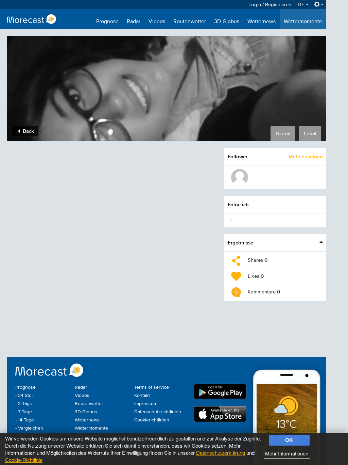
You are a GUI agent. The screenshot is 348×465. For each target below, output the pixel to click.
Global (283, 133)
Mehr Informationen (286, 453)
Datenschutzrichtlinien (157, 412)
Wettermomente (303, 22)
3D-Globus (226, 22)
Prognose (107, 22)
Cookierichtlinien (151, 420)
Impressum (145, 403)
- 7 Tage (23, 412)
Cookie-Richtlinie (23, 459)
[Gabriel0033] (239, 177)
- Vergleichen (29, 428)
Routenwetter (189, 22)
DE (302, 4)
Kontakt (142, 395)
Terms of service (151, 387)
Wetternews (261, 22)
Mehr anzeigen (306, 156)
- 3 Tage (23, 403)
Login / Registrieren (269, 4)
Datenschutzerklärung (220, 452)
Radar (133, 22)
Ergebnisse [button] (240, 242)
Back (27, 131)
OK (289, 440)
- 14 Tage (24, 420)
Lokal (310, 133)
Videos (157, 22)
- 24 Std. (24, 395)
